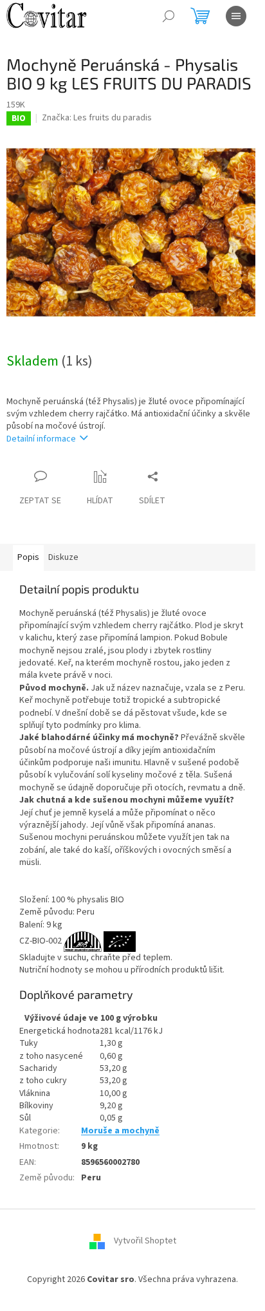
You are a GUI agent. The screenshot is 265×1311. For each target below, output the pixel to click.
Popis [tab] (28, 557)
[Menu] (236, 16)
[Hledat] (168, 16)
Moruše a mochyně (120, 1130)
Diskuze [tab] (63, 557)
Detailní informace (41, 438)
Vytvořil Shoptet (145, 1241)
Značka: (97, 117)
